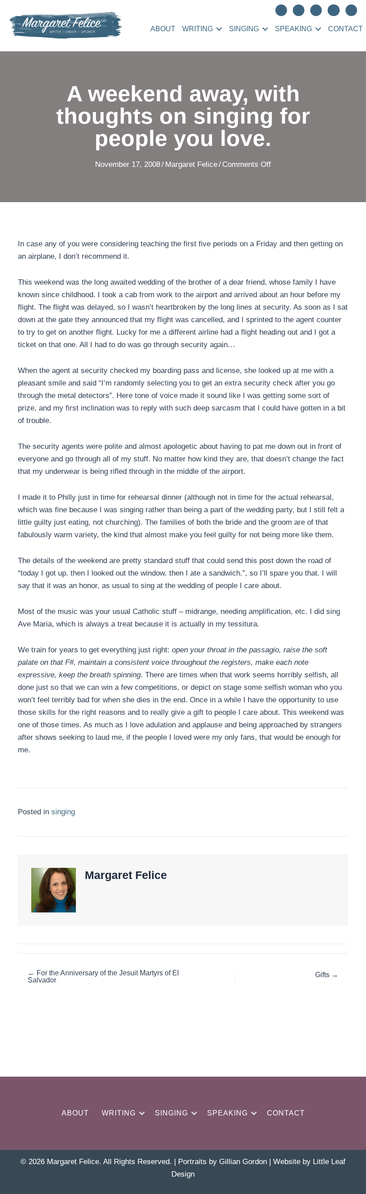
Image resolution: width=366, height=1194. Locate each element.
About (162, 29)
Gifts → (326, 974)
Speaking (293, 29)
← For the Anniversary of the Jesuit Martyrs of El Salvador (103, 977)
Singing (244, 29)
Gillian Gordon (243, 1161)
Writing (197, 29)
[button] (219, 29)
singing (63, 812)
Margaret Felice (191, 164)
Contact (345, 29)
